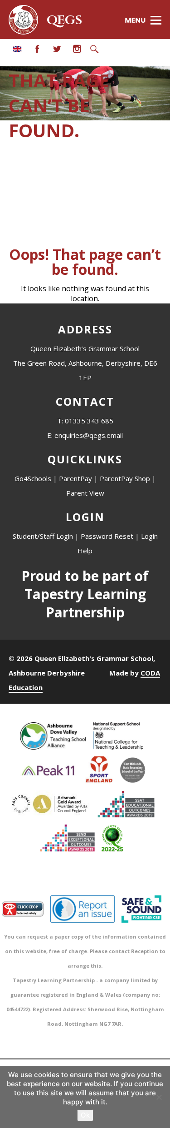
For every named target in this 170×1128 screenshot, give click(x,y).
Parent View (85, 492)
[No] (158, 1097)
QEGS (64, 20)
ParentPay (75, 478)
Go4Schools (33, 478)
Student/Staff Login (43, 536)
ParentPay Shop (125, 478)
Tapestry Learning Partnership (85, 603)
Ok (85, 1115)
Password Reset (107, 536)
